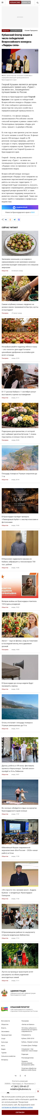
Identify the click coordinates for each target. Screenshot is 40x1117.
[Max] (19, 219)
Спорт (3, 1038)
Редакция (24, 1054)
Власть (3, 1028)
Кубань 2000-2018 (27, 1038)
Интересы (4, 1060)
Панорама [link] (5, 313)
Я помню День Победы (29, 1045)
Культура (4, 1042)
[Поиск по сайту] (37, 2)
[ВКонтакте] (5, 219)
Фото (3, 1045)
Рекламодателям (27, 1058)
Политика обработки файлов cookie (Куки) (28, 1069)
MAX (33, 212)
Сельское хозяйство (8, 1056)
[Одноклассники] (10, 219)
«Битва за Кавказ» (28, 1024)
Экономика (5, 1031)
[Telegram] (14, 219)
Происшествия (6, 1035)
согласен (20, 1112)
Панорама (25, 1021)
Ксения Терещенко (31, 30)
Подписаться (21, 207)
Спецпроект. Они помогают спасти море (29, 1050)
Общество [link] (5, 271)
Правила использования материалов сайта (27, 1063)
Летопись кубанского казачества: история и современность (29, 1029)
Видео (3, 1049)
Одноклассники (20, 1075)
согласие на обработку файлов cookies (17, 1107)
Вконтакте (15, 1075)
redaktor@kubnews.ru (20, 1089)
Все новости (5, 1021)
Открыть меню (2, 2)
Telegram (25, 1075)
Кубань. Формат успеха (29, 1042)
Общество (6, 30)
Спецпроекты (26, 1035)
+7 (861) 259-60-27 (20, 1086)
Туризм (3, 1053)
